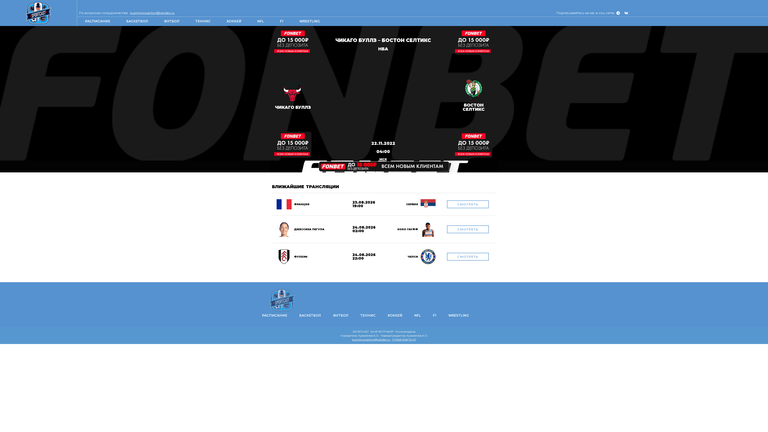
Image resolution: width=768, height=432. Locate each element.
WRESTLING (309, 21)
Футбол (171, 21)
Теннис (203, 21)
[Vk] (626, 13)
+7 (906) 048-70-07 (404, 339)
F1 (281, 21)
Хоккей (234, 21)
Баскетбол (137, 21)
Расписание (97, 21)
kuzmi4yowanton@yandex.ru (152, 13)
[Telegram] (618, 13)
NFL (260, 21)
